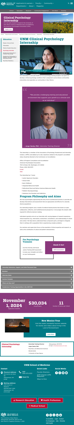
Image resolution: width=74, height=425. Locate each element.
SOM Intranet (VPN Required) (44, 375)
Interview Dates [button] (6, 275)
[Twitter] (54, 415)
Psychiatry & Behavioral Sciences (27, 34)
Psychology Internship (48, 34)
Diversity (63, 10)
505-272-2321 (27, 373)
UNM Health (49, 423)
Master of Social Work (8, 43)
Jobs (57, 421)
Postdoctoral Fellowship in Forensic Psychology (9, 53)
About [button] (31, 6)
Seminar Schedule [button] (7, 279)
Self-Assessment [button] (59, 249)
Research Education (24, 400)
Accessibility (49, 419)
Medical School (37, 406)
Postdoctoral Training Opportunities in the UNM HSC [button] (17, 287)
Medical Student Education (9, 48)
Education (19, 10)
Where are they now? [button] (8, 283)
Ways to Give (42, 379)
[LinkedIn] (63, 372)
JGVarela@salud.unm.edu (60, 345)
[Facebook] (56, 372)
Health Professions (52, 400)
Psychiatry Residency (8, 60)
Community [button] (48, 3)
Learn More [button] (50, 334)
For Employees (50, 421)
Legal (56, 419)
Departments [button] (21, 6)
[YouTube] (60, 415)
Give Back (55, 10)
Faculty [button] (38, 3)
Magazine (39, 6)
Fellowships (6, 45)
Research (28, 10)
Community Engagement (41, 10)
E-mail (21, 169)
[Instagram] (59, 372)
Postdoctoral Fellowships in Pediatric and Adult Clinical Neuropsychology (9, 57)
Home (2, 34)
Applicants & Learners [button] (24, 3)
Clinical (11, 10)
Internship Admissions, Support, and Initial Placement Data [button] (19, 267)
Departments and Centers (11, 34)
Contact (61, 419)
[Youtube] (66, 372)
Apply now (8, 29)
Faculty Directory (43, 372)
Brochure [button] (5, 271)
